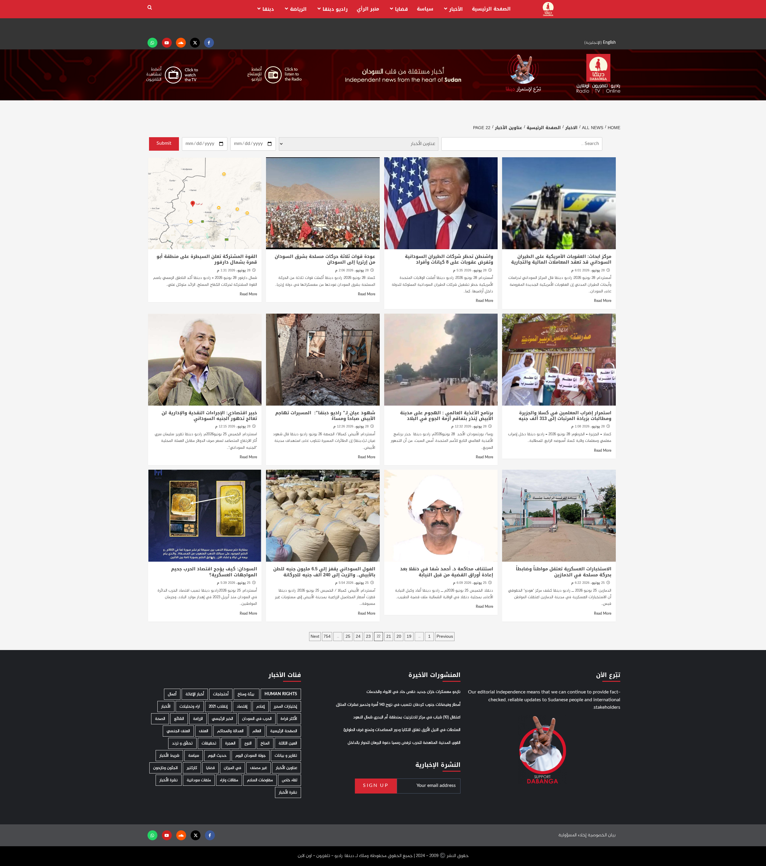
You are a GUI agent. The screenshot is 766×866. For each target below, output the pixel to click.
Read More (602, 301)
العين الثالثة (288, 743)
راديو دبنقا (335, 9)
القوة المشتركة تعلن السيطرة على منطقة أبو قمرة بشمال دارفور (206, 259)
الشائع (179, 718)
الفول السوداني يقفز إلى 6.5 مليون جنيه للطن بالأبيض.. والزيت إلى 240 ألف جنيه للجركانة (324, 572)
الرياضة (298, 9)
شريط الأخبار (169, 755)
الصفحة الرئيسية (491, 8)
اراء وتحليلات (190, 706)
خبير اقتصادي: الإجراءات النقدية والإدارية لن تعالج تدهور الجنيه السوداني (209, 416)
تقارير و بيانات (286, 755)
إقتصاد (242, 706)
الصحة (160, 718)
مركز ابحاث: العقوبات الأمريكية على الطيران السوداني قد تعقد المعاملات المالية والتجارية (561, 259)
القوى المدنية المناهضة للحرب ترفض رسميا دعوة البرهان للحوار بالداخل (404, 743)
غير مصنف (258, 767)
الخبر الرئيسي (222, 718)
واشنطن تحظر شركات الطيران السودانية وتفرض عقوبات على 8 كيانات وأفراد (449, 259)
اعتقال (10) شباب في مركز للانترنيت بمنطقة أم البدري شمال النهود (406, 717)
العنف (203, 731)
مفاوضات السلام (260, 780)
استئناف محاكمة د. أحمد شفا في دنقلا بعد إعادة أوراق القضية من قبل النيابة (446, 572)
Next (315, 636)
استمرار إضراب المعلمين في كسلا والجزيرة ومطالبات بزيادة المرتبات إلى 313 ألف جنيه (565, 416)
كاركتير (192, 767)
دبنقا (268, 9)
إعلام (260, 706)
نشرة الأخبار (168, 780)
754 (327, 636)
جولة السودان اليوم (250, 755)
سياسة (425, 8)
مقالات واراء (229, 780)
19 (409, 636)
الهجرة (230, 743)
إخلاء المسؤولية (572, 835)
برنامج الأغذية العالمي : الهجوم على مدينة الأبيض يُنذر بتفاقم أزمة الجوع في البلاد (446, 416)
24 (358, 636)
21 (388, 636)
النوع (248, 743)
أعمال (172, 694)
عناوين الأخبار (286, 767)
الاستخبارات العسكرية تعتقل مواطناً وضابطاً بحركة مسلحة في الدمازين (563, 572)
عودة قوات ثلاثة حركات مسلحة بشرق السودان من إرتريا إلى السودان (325, 259)
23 (368, 636)
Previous (445, 636)
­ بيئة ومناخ (247, 694)
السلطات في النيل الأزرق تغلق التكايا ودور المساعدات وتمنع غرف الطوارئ (402, 730)
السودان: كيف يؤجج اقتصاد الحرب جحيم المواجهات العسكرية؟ (214, 572)
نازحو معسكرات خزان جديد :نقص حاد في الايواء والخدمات (413, 692)
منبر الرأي (368, 8)
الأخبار (456, 9)
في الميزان (232, 767)
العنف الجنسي (178, 731)
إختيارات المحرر (285, 706)
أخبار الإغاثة (195, 694)
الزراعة (198, 718)
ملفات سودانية (199, 780)
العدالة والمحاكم (230, 731)
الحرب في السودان (257, 718)
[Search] (149, 7)
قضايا (401, 9)
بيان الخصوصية (601, 835)
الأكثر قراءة (289, 718)
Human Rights (281, 694)
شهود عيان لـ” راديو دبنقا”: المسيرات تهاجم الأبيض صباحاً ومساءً (325, 416)
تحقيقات (209, 743)
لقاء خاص (289, 780)
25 (348, 636)
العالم (257, 731)
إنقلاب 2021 (218, 706)
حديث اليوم (217, 755)
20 (398, 636)
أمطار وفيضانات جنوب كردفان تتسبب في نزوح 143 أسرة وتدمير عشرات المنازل (398, 705)
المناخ (265, 743)
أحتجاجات (221, 694)
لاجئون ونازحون (165, 767)
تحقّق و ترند (182, 743)
